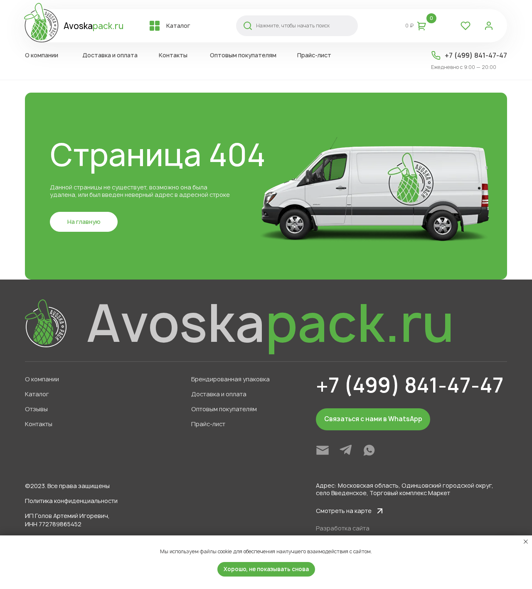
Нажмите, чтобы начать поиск (293, 25)
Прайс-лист (208, 424)
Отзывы (36, 409)
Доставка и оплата (218, 394)
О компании (42, 379)
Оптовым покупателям (224, 409)
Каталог (37, 394)
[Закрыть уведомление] (526, 541)
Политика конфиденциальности (71, 501)
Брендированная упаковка (230, 379)
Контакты (38, 424)
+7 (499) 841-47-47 (476, 55)
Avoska (93, 26)
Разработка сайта (342, 528)
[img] (322, 450)
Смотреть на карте (344, 511)
